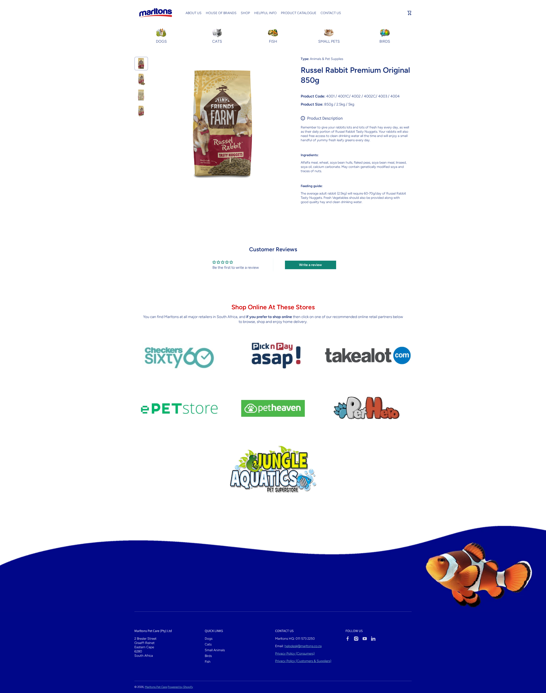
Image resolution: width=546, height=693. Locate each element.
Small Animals (215, 650)
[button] (409, 13)
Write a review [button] (310, 265)
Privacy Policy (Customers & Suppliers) (303, 661)
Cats (208, 644)
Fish (208, 662)
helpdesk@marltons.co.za (303, 646)
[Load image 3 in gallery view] (141, 95)
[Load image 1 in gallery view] (141, 63)
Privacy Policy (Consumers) (295, 653)
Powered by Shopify (180, 687)
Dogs (208, 638)
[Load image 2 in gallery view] (141, 79)
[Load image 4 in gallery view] (141, 111)
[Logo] (155, 13)
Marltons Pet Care (156, 687)
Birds (208, 656)
